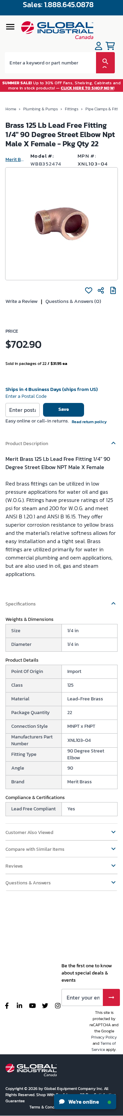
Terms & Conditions (47, 1107)
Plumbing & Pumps (40, 109)
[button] (61, 440)
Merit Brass (15, 159)
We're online (83, 1101)
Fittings (71, 109)
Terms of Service (104, 1046)
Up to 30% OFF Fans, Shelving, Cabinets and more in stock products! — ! (61, 85)
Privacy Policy (104, 1037)
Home (10, 109)
